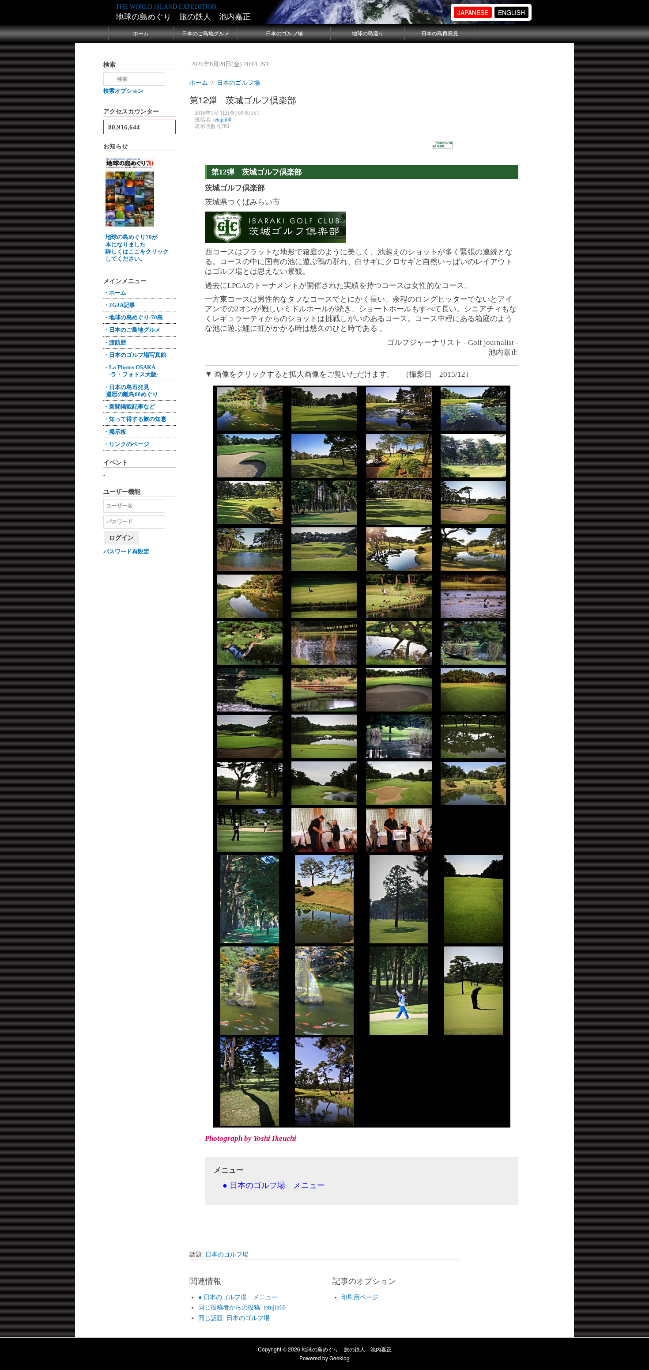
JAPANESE (472, 12)
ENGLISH (511, 12)
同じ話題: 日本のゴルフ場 (234, 1318)
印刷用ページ (359, 1297)
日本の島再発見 (439, 33)
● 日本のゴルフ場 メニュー (238, 1297)
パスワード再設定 (126, 551)
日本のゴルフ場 (284, 33)
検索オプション (123, 90)
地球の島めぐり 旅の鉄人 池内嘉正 (183, 16)
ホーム (141, 33)
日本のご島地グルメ (206, 33)
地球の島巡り (368, 33)
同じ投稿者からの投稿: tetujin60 (242, 1307)
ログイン (121, 537)
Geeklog (339, 1358)
